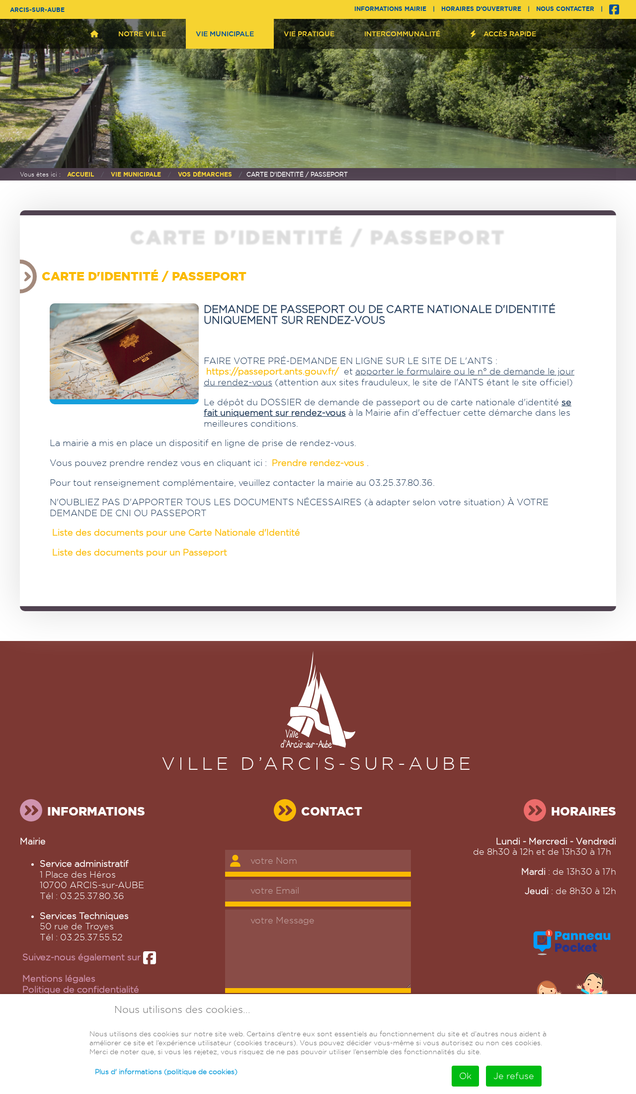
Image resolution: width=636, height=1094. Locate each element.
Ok (465, 1076)
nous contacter (565, 8)
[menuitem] (94, 34)
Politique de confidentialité (80, 989)
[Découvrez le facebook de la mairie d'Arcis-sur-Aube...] (614, 8)
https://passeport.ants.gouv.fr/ (272, 371)
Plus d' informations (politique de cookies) (166, 1072)
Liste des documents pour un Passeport (139, 552)
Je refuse (513, 1076)
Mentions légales (58, 978)
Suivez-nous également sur (82, 957)
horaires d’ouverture (481, 8)
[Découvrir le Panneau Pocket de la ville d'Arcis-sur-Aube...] (572, 956)
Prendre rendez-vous (318, 462)
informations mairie (390, 8)
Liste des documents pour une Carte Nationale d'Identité (176, 532)
